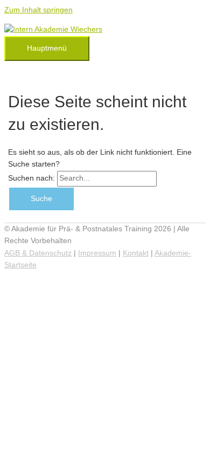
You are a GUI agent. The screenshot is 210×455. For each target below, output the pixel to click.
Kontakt (136, 253)
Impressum (97, 253)
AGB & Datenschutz (38, 253)
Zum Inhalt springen (38, 10)
